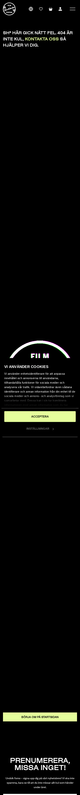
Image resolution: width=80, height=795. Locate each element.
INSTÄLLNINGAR (37, 428)
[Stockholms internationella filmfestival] (9, 9)
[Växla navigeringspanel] (72, 8)
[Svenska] (31, 9)
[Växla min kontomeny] (60, 8)
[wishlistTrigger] (41, 8)
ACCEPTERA (40, 416)
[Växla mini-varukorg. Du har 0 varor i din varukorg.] (50, 8)
